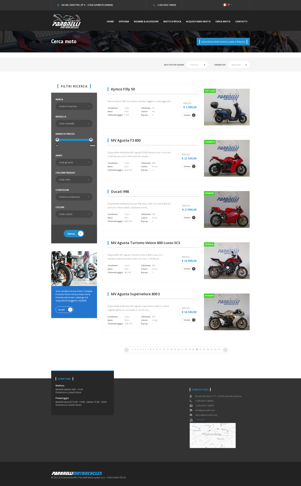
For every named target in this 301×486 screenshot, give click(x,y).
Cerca (71, 233)
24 (208, 349)
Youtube (200, 419)
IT (229, 4)
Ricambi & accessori (146, 21)
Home (110, 21)
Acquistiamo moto (198, 21)
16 (178, 349)
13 (168, 349)
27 (219, 349)
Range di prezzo (65, 133)
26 (215, 349)
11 (160, 349)
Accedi (61, 309)
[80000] (91, 139)
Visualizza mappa (212, 434)
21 (197, 349)
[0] (57, 139)
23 (204, 349)
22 (200, 349)
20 (193, 349)
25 (211, 349)
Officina (124, 21)
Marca (59, 99)
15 (175, 349)
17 (182, 349)
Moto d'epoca (172, 21)
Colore (60, 207)
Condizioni (62, 189)
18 (186, 349)
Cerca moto (222, 21)
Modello (61, 116)
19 (189, 349)
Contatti (241, 21)
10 (157, 349)
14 (171, 349)
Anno (59, 155)
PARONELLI (77, 473)
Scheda (187, 115)
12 (164, 349)
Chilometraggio (65, 172)
